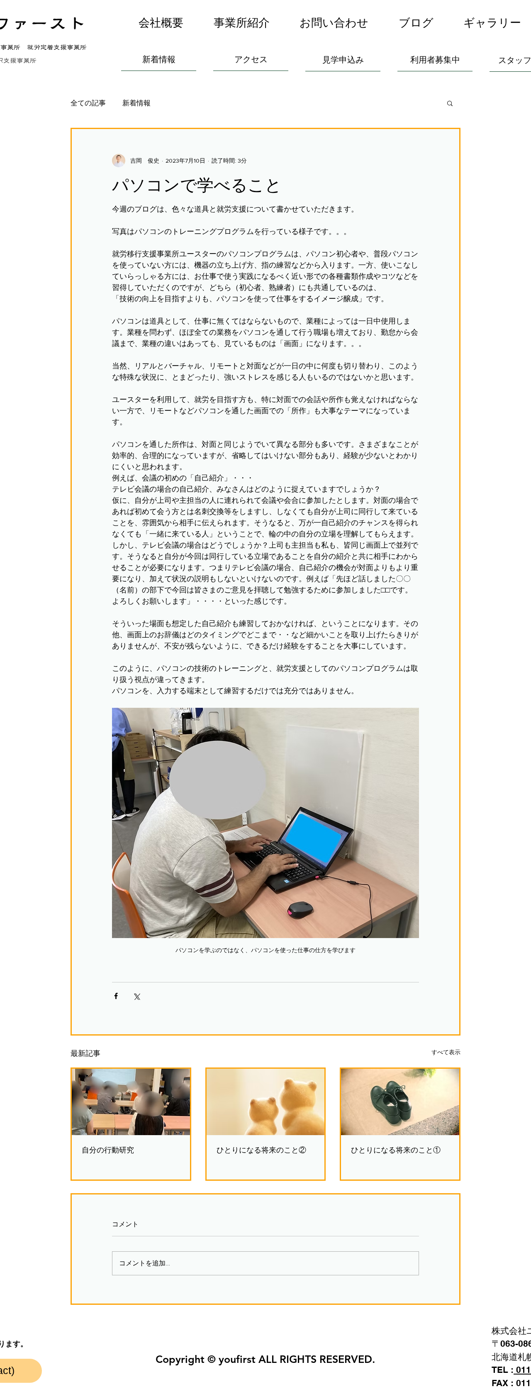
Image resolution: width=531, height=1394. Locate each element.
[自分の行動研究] (131, 1102)
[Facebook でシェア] (116, 996)
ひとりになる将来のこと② (261, 1150)
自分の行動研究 (108, 1150)
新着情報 (136, 103)
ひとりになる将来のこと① (396, 1150)
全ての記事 (88, 103)
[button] (242, 22)
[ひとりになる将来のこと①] (400, 1102)
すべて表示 (445, 1052)
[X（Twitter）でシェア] (136, 996)
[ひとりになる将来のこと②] (266, 1102)
